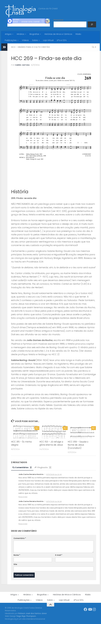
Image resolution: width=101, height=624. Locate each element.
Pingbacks (44, 467)
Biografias (34, 34)
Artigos (8, 34)
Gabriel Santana (22, 65)
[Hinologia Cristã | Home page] (20, 11)
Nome (17, 555)
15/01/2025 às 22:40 (54, 474)
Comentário (20, 538)
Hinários (20, 34)
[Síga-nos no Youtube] (90, 609)
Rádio (78, 34)
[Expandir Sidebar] (4, 47)
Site (15, 564)
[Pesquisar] (92, 24)
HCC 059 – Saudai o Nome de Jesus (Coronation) (78, 445)
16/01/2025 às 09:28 (54, 501)
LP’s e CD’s (62, 40)
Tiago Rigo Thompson (26, 616)
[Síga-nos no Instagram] (94, 609)
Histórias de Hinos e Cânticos (58, 34)
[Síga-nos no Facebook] (85, 609)
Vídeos (25, 40)
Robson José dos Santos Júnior (32, 613)
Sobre (35, 40)
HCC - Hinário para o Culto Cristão (30, 47)
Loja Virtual (48, 40)
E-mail (58, 555)
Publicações (11, 40)
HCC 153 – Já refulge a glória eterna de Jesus (51, 443)
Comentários (23, 467)
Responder (22, 497)
